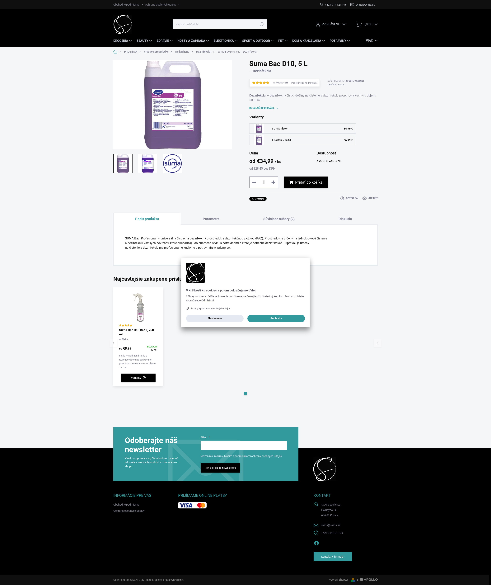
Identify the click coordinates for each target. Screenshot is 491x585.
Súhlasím (276, 318)
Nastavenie (215, 318)
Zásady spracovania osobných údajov (210, 308)
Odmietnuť (207, 300)
